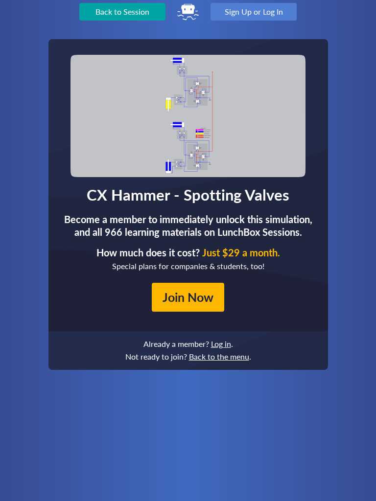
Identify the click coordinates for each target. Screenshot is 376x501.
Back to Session (122, 11)
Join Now (188, 297)
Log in (221, 343)
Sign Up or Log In (254, 11)
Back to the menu (219, 356)
